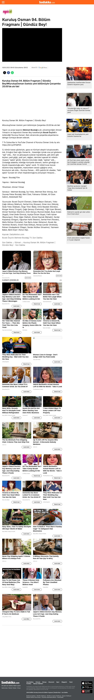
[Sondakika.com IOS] (87, 683)
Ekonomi (51, 682)
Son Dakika (29, 682)
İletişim (14, 688)
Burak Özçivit (49, 132)
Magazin (64, 682)
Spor (57, 682)
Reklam (10, 688)
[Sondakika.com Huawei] (87, 691)
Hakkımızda (4, 688)
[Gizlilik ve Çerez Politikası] (54, 696)
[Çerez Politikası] (66, 696)
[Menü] (3, 2)
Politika (28, 683)
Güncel (38, 682)
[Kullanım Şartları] (31, 696)
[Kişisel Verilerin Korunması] (33, 697)
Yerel (70, 682)
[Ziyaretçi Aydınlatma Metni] (49, 697)
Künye (19, 688)
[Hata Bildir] (60, 697)
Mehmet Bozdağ (30, 130)
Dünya (44, 682)
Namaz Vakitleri (38, 683)
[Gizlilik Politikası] (41, 696)
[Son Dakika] (47, 2)
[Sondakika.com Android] (87, 687)
